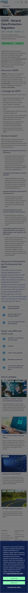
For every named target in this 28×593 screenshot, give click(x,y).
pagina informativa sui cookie (15, 573)
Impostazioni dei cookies (14, 587)
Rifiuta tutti (14, 583)
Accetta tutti (14, 578)
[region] (14, 567)
